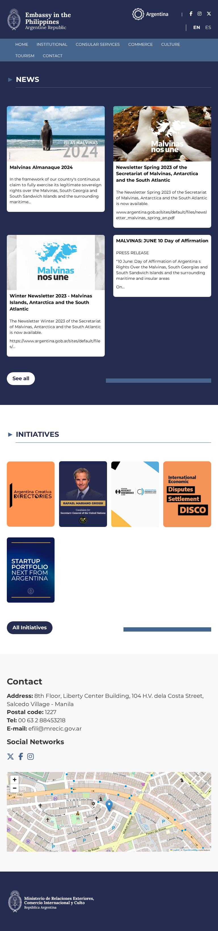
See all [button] (20, 378)
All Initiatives (29, 627)
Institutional (52, 44)
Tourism (24, 55)
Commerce (140, 44)
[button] (109, 806)
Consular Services (98, 44)
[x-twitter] (209, 13)
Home (21, 44)
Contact (52, 55)
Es (208, 27)
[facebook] (191, 13)
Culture (170, 44)
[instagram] (200, 13)
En (196, 27)
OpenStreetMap (190, 849)
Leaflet (175, 849)
